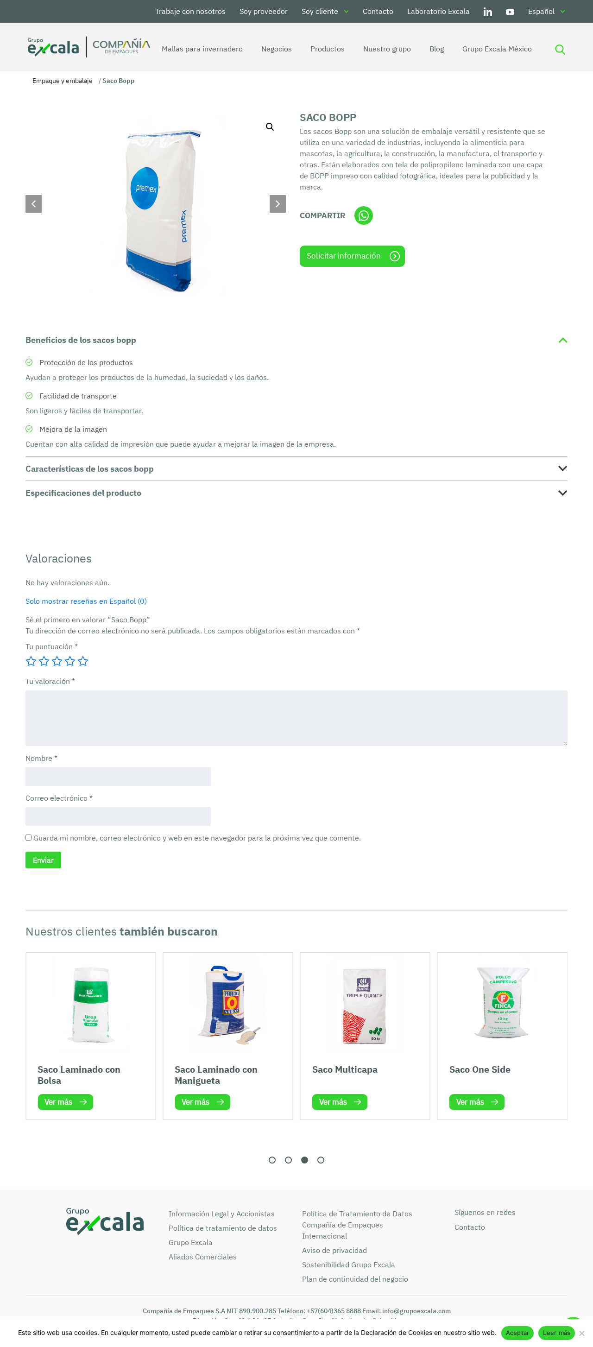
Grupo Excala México (497, 48)
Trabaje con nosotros (190, 11)
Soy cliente (320, 11)
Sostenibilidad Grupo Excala (348, 1264)
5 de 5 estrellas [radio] (82, 661)
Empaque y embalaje (62, 80)
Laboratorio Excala (438, 11)
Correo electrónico (59, 798)
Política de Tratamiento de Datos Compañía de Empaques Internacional (357, 1224)
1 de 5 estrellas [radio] (31, 661)
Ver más (58, 1102)
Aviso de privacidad (334, 1250)
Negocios (276, 48)
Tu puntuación (51, 646)
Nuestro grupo (387, 48)
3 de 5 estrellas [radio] (57, 661)
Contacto (378, 11)
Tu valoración (50, 681)
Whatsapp (363, 215)
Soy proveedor (264, 11)
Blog (436, 48)
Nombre (41, 758)
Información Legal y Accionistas (222, 1213)
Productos (327, 48)
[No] (581, 1333)
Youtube (510, 11)
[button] (270, 127)
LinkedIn (488, 11)
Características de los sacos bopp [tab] (89, 468)
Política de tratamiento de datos (223, 1228)
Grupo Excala (191, 1242)
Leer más (556, 1332)
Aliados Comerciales (203, 1256)
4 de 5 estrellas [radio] (70, 661)
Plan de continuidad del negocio (355, 1279)
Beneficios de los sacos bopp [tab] (80, 340)
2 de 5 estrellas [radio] (44, 661)
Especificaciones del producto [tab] (83, 492)
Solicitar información (344, 256)
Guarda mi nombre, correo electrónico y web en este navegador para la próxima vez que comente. (197, 837)
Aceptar (518, 1332)
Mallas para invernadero (202, 48)
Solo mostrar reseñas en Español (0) (86, 601)
